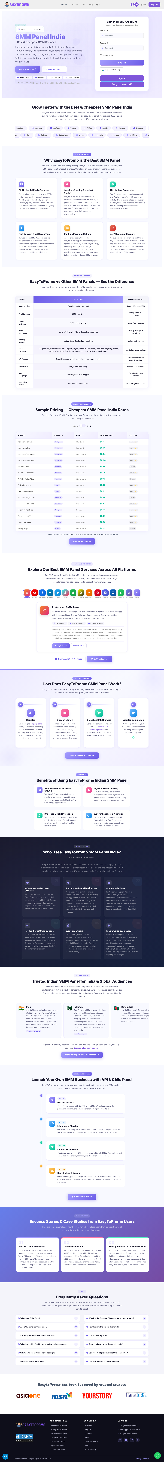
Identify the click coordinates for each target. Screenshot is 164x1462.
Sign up (154, 4)
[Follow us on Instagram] (120, 1440)
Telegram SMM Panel (59, 1438)
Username (104, 30)
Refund (146, 1459)
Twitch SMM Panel (58, 1449)
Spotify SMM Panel (58, 1445)
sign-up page (36, 724)
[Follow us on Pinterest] (138, 1440)
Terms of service (91, 1442)
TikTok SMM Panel (58, 1442)
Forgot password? (122, 84)
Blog (87, 1438)
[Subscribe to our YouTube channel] (126, 1440)
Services (88, 1426)
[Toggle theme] (134, 4)
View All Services (80, 541)
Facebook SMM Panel (59, 1426)
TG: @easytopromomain (128, 1426)
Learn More (77, 646)
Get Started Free (26, 69)
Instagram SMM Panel (59, 1430)
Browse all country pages (86, 1048)
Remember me (108, 55)
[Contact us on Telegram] (5, 1457)
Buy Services (62, 646)
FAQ (86, 1445)
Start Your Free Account (80, 755)
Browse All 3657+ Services (70, 659)
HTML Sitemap (90, 1449)
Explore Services (53, 69)
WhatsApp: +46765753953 (130, 1430)
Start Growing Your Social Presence (80, 1055)
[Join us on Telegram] (132, 1440)
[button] (98, 4)
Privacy (138, 1459)
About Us (88, 1434)
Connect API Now (81, 1196)
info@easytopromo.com (128, 1434)
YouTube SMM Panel (59, 1434)
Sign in (143, 4)
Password (104, 43)
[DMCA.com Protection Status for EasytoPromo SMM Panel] (24, 1438)
